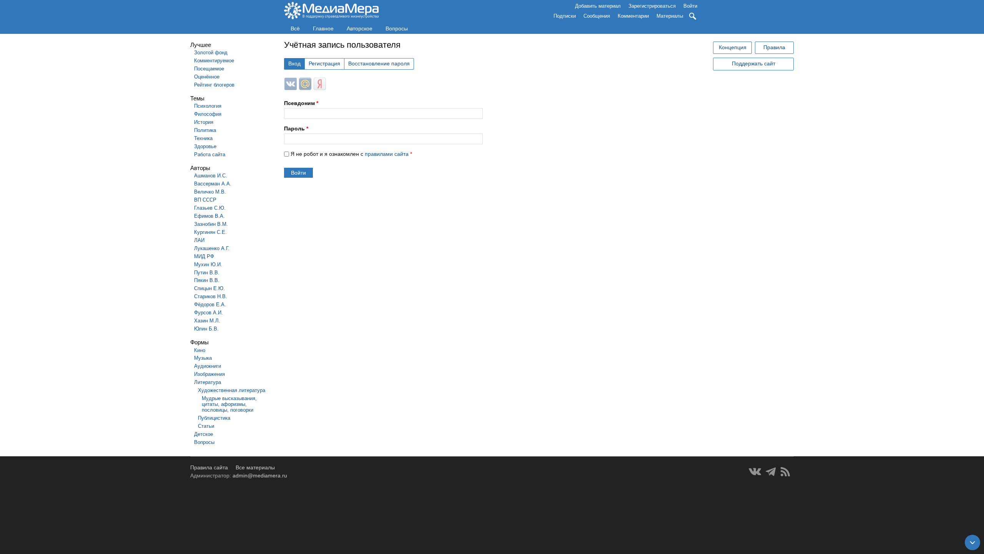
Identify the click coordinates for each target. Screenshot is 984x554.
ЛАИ (199, 240)
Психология (207, 106)
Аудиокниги (207, 366)
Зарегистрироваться (652, 6)
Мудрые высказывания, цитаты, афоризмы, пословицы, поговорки (229, 404)
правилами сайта (387, 154)
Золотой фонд (211, 52)
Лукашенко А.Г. (211, 248)
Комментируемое (214, 60)
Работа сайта (209, 154)
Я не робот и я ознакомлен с (351, 154)
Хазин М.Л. (207, 321)
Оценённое (206, 77)
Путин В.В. (206, 272)
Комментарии (633, 16)
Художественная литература (231, 390)
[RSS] (785, 472)
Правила (774, 47)
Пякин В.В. (206, 280)
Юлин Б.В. (206, 329)
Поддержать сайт (753, 63)
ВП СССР (205, 200)
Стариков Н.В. (210, 296)
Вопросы (397, 28)
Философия (207, 114)
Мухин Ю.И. (208, 264)
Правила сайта (209, 467)
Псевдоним (301, 103)
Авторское (359, 28)
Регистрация (324, 63)
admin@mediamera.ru (260, 475)
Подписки (565, 16)
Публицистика (214, 418)
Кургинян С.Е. (210, 232)
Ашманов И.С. (210, 176)
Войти (690, 6)
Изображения (209, 374)
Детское (203, 434)
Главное (323, 28)
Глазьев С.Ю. (210, 208)
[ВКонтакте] (755, 472)
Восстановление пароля (379, 63)
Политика (205, 130)
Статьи (206, 426)
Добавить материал (598, 6)
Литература (207, 382)
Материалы (670, 16)
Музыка (203, 358)
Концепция (732, 47)
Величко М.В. (210, 192)
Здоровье (205, 146)
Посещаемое (209, 69)
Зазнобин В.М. (211, 224)
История (203, 122)
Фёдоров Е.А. (210, 304)
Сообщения (596, 16)
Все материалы (255, 467)
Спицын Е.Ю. (209, 288)
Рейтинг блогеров (214, 85)
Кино (199, 350)
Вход (294, 63)
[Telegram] (771, 472)
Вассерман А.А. (212, 184)
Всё (295, 28)
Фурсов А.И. (208, 312)
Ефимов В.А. (209, 216)
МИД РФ (204, 256)
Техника (203, 138)
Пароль (296, 128)
